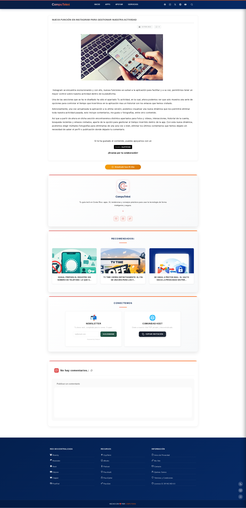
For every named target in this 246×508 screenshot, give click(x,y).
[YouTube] (185, 4)
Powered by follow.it (93, 339)
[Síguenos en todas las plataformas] (130, 218)
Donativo (118, 147)
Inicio (97, 4)
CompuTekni (130, 504)
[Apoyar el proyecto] (116, 218)
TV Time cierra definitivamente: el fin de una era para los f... (123, 278)
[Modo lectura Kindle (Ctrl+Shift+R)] (240, 490)
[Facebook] (165, 4)
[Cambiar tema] (240, 484)
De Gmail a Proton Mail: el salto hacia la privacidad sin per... (171, 278)
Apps (107, 4)
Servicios (133, 4)
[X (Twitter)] (175, 4)
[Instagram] (170, 4)
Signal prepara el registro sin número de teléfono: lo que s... (74, 278)
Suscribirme (108, 334)
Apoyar (119, 4)
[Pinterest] (180, 4)
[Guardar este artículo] (240, 497)
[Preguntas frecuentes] (123, 218)
